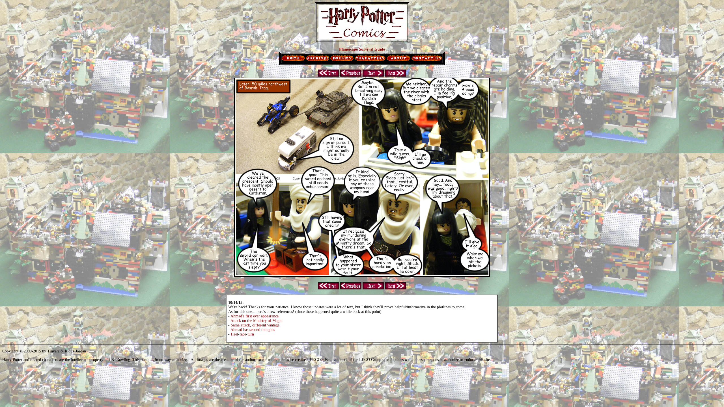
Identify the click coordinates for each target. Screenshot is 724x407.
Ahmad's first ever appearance (254, 316)
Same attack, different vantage (255, 325)
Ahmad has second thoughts (252, 330)
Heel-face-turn (242, 334)
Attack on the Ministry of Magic (256, 321)
